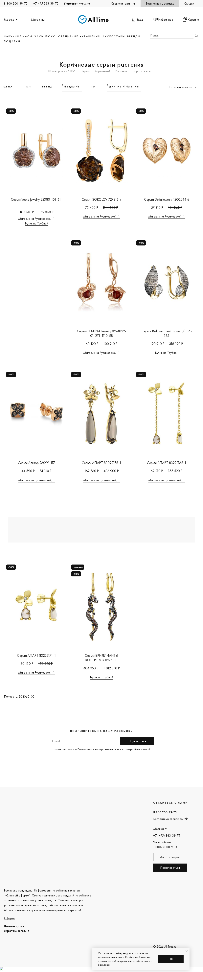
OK (171, 959)
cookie (120, 957)
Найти (196, 35)
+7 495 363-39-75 (45, 3)
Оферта (9, 918)
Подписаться (137, 741)
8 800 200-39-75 (15, 3)
